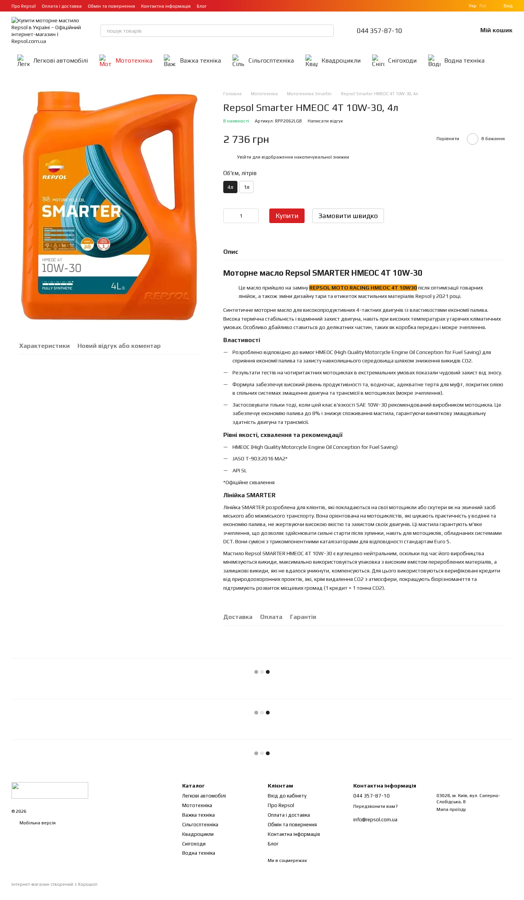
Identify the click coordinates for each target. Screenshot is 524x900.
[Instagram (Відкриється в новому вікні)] (217, 6)
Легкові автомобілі (60, 60)
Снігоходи (402, 60)
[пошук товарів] (327, 31)
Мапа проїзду (451, 809)
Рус (483, 5)
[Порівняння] (431, 31)
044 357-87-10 (379, 30)
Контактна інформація (166, 6)
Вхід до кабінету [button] (287, 796)
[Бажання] (451, 31)
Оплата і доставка (62, 6)
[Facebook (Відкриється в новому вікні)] (236, 6)
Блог (202, 6)
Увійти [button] (244, 157)
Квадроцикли (341, 60)
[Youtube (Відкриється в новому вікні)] (245, 6)
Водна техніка (464, 60)
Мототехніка (133, 60)
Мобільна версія (37, 823)
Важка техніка (200, 60)
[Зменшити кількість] (229, 216)
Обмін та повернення (111, 6)
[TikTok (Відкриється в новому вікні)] (227, 6)
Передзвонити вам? (375, 806)
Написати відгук (325, 121)
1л (246, 187)
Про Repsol (24, 6)
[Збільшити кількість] (252, 216)
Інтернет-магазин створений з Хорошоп (54, 884)
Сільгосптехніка (271, 60)
